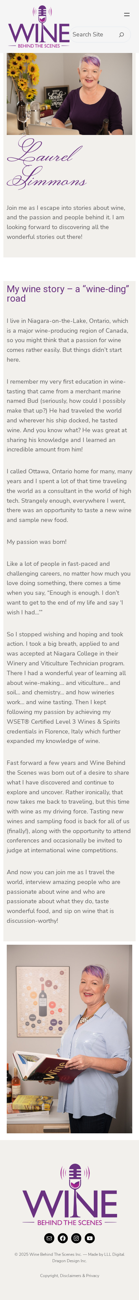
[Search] (122, 34)
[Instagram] (76, 1238)
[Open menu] (127, 14)
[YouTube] (90, 1238)
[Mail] (49, 1238)
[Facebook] (63, 1238)
